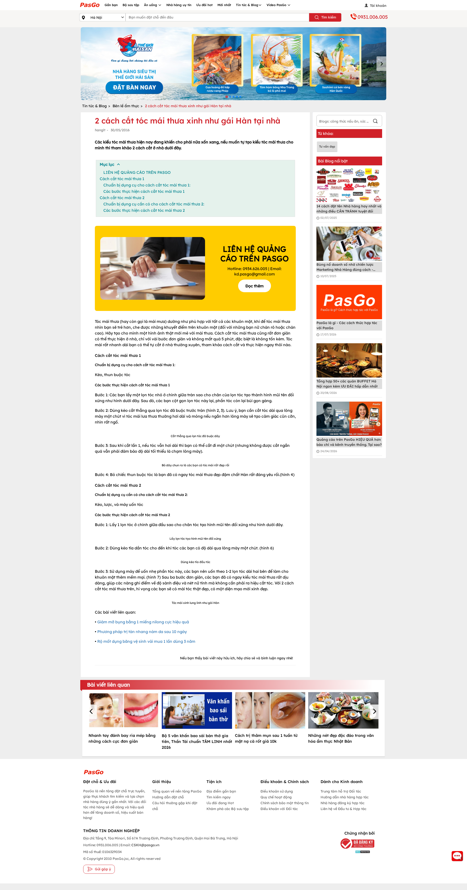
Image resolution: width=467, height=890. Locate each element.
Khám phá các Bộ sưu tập (228, 809)
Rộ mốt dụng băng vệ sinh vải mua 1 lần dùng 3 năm (146, 641)
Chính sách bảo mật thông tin (284, 803)
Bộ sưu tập (131, 5)
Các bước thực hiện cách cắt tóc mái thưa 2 (144, 210)
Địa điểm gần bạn (221, 791)
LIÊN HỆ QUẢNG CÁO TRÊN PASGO (137, 172)
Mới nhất (224, 5)
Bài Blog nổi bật (333, 161)
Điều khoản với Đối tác (279, 809)
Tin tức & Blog (247, 5)
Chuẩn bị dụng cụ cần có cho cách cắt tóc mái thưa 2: (153, 204)
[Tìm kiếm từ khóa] (375, 121)
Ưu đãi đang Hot (220, 803)
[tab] (226, 96)
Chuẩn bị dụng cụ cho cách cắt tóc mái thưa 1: (146, 185)
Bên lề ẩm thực (126, 106)
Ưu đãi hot (204, 5)
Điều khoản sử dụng (276, 791)
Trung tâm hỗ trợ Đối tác (341, 791)
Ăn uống (151, 5)
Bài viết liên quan (108, 684)
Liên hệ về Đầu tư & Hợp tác (343, 809)
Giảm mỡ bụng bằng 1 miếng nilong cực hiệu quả (142, 621)
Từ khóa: (325, 133)
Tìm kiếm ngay (219, 797)
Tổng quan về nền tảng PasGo (177, 791)
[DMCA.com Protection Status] (354, 851)
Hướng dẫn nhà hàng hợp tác (344, 797)
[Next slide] (381, 63)
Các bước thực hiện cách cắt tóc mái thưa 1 (144, 191)
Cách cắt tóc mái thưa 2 (122, 197)
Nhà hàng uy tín (178, 5)
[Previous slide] (85, 63)
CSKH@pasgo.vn (145, 845)
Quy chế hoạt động (276, 797)
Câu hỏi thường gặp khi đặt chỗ (174, 806)
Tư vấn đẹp (327, 146)
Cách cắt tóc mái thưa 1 (122, 178)
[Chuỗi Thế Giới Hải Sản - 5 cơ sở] (233, 63)
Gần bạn (111, 5)
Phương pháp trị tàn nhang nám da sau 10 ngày (142, 631)
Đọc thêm (254, 285)
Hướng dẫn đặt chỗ (168, 797)
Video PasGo (277, 5)
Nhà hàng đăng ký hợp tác (342, 803)
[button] (92, 712)
